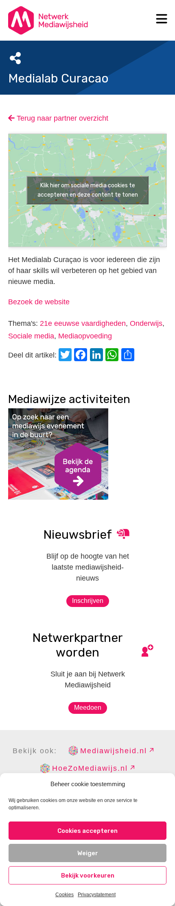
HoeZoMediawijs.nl (90, 768)
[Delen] (129, 355)
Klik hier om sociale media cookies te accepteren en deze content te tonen (87, 190)
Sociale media (31, 336)
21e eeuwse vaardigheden (83, 323)
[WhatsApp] (113, 355)
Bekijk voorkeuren (87, 875)
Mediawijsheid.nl (113, 751)
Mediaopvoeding (85, 336)
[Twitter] (66, 355)
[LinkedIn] (97, 355)
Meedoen (87, 707)
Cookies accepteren (87, 830)
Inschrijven (87, 600)
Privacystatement (97, 894)
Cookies (64, 894)
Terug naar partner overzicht (61, 118)
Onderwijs (146, 323)
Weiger (87, 853)
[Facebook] (82, 355)
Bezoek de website (39, 302)
